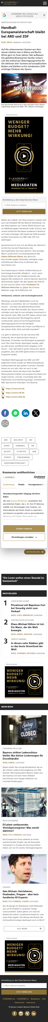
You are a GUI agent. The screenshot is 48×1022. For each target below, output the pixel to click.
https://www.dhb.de (15, 397)
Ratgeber (31, 653)
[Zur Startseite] (10, 3)
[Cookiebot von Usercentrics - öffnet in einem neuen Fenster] (34, 477)
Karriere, (17, 901)
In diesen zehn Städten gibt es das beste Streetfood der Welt (27, 646)
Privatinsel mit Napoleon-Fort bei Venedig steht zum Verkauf (28, 608)
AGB (43, 999)
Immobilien (28, 615)
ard (6, 440)
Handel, (20, 634)
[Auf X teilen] (36, 413)
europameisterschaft (15, 463)
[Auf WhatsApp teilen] (15, 413)
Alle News (22, 929)
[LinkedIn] (33, 1013)
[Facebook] (14, 1013)
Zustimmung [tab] (8, 484)
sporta (7, 457)
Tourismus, (22, 653)
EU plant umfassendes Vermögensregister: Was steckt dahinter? (21, 827)
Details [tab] (21, 484)
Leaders (25, 901)
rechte (7, 452)
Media (9, 42)
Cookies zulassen (24, 529)
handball (20, 446)
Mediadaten (35, 999)
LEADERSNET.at (23, 999)
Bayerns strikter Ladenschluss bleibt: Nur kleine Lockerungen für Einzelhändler (23, 755)
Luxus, (20, 615)
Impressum (30, 1002)
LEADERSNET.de (9, 999)
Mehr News (7, 707)
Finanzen (17, 835)
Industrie (28, 634)
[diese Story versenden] (5, 423)
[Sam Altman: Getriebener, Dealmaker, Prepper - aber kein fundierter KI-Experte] (24, 868)
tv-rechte (21, 452)
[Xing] (27, 1013)
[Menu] (45, 3)
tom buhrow (23, 457)
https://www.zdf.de (15, 393)
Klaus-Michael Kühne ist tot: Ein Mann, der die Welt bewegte (27, 627)
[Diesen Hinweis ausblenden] (44, 15)
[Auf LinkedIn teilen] (25, 413)
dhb (34, 452)
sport (7, 446)
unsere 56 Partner (18, 501)
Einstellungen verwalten (22, 537)
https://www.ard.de (15, 389)
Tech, (10, 835)
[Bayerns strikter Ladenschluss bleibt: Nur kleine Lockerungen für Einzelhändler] (24, 730)
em (32, 446)
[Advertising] (24, 155)
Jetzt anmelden (24, 211)
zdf (31, 440)
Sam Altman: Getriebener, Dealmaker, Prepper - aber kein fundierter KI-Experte (21, 894)
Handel (11, 763)
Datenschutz (20, 1002)
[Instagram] (20, 1013)
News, (4, 42)
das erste (18, 440)
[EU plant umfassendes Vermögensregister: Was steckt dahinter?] (24, 802)
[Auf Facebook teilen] (5, 413)
